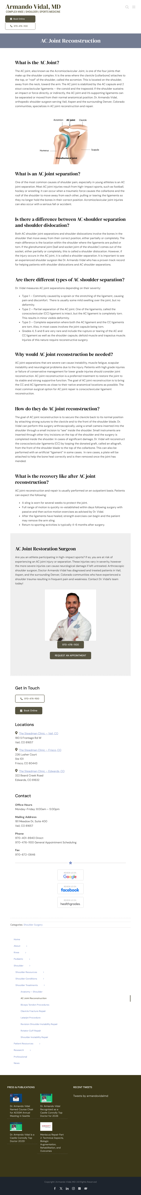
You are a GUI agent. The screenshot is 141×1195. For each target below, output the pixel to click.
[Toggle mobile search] (127, 7)
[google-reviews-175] (70, 871)
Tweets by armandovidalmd (90, 1096)
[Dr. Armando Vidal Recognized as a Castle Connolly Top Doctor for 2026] (46, 1098)
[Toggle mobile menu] (134, 7)
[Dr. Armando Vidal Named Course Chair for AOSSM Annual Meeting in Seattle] (16, 1098)
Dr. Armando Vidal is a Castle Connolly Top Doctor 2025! (22, 1138)
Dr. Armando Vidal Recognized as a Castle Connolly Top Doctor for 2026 (51, 1111)
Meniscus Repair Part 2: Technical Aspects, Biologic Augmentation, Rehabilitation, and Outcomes (52, 1142)
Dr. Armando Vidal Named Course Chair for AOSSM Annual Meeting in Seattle (21, 1111)
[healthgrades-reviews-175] (70, 898)
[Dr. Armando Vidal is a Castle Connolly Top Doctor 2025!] (16, 1126)
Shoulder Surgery (33, 924)
